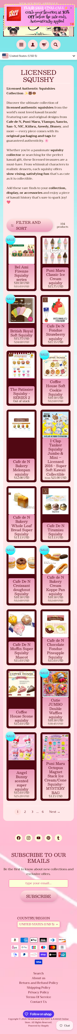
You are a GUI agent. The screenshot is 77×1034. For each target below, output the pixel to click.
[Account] (33, 45)
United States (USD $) (36, 924)
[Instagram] (28, 838)
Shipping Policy (38, 987)
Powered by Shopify (38, 1026)
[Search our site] (56, 45)
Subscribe (38, 896)
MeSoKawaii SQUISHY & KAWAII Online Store (47, 1020)
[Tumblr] (58, 838)
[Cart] (44, 45)
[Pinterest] (48, 838)
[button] (30, 225)
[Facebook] (18, 838)
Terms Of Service (38, 997)
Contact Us (38, 1001)
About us (38, 978)
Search (38, 973)
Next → (54, 812)
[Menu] (21, 45)
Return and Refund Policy (38, 983)
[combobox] (38, 56)
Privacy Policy (38, 992)
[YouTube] (38, 838)
